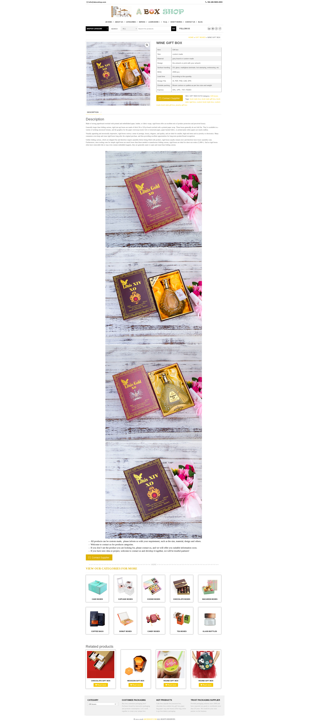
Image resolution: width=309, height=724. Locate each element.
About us (119, 22)
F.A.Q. (165, 22)
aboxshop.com (150, 719)
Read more (101, 685)
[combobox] (103, 704)
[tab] (94, 112)
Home (109, 22)
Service (142, 22)
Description (92, 112)
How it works (176, 22)
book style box (195, 99)
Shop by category (94, 29)
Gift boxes (200, 37)
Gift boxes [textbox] (102, 704)
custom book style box (205, 102)
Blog (200, 22)
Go (173, 29)
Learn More (153, 22)
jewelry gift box (181, 105)
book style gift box (209, 99)
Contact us (190, 22)
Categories (131, 22)
